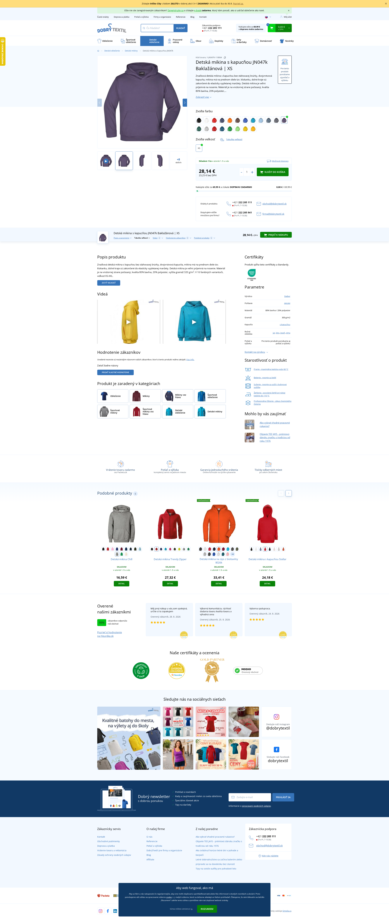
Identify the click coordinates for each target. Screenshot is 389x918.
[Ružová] (112, 549)
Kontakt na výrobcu (255, 351)
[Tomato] (214, 128)
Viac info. (190, 359)
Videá (156, 238)
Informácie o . (250, 805)
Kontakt (203, 16)
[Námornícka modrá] (131, 549)
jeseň (282, 332)
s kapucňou (285, 324)
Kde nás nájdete (270, 855)
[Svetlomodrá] (261, 120)
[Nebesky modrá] (140, 549)
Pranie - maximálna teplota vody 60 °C (271, 369)
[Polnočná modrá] (126, 549)
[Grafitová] (276, 120)
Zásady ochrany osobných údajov (114, 855)
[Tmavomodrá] (222, 120)
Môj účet (288, 16)
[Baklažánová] (284, 120)
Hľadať (180, 28)
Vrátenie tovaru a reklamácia (111, 850)
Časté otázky (103, 16)
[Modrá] (260, 549)
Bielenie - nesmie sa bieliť (265, 377)
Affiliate (150, 859)
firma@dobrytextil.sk (273, 213)
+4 (232, 554)
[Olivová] (237, 549)
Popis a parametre (121, 238)
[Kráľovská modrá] (245, 120)
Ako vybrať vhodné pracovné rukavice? (215, 836)
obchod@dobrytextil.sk (274, 203)
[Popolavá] (218, 554)
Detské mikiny (131, 50)
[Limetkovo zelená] (237, 128)
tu (192, 909)
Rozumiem (207, 908)
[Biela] (206, 120)
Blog (192, 16)
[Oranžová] (230, 120)
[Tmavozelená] (199, 128)
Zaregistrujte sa (176, 10)
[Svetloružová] (274, 549)
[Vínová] (223, 549)
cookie (169, 897)
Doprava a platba (121, 16)
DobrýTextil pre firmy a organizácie (164, 850)
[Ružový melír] (227, 554)
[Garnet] (121, 549)
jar (274, 332)
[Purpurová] (170, 549)
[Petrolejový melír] (223, 554)
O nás (149, 836)
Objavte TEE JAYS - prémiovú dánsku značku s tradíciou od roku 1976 (275, 437)
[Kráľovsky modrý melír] (214, 554)
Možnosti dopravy (280, 161)
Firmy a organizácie (162, 16)
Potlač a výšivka (141, 16)
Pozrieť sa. (238, 3)
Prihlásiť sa (283, 797)
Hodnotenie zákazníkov (177, 238)
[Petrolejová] (222, 128)
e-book (197, 10)
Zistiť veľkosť (109, 283)
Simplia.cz (286, 911)
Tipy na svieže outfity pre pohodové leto (216, 868)
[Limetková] (179, 549)
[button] (185, 103)
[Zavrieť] (385, 3)
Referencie (180, 16)
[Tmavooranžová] (283, 549)
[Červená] (214, 120)
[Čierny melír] (209, 554)
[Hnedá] (237, 120)
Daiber (287, 296)
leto (277, 332)
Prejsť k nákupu (278, 234)
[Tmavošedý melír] (117, 554)
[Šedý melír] (206, 128)
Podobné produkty (203, 238)
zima (288, 332)
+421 (212, 27)
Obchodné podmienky (108, 841)
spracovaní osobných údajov (256, 805)
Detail (121, 583)
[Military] (135, 549)
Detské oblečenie (112, 50)
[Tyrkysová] (253, 120)
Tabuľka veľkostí (234, 139)
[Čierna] (199, 120)
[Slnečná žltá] (245, 128)
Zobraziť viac (202, 96)
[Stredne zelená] (121, 554)
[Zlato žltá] (253, 128)
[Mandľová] (126, 554)
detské (287, 303)
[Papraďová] (230, 128)
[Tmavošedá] (268, 120)
